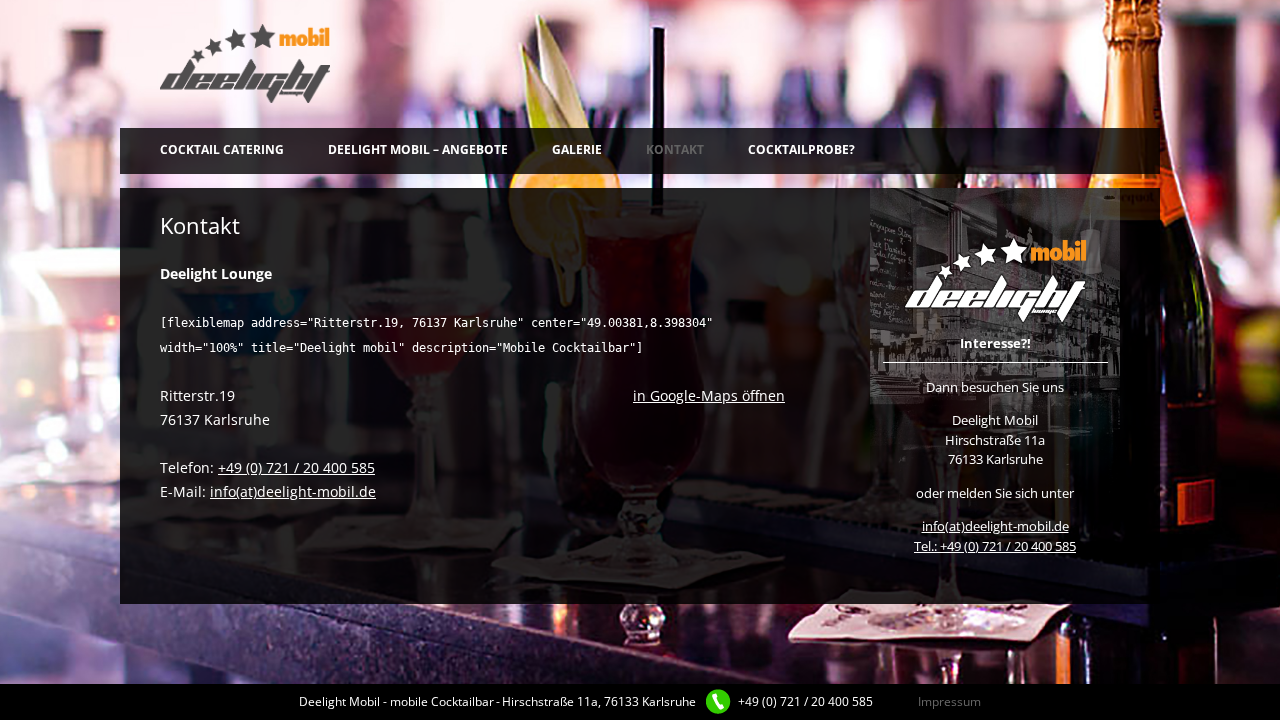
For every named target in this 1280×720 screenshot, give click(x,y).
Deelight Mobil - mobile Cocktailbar (396, 701)
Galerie (577, 149)
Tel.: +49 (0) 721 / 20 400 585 (995, 546)
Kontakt (675, 149)
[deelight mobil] (245, 64)
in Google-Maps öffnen (709, 395)
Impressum (949, 701)
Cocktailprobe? (801, 149)
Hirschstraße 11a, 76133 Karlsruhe (599, 701)
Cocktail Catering (222, 149)
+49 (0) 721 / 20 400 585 (296, 467)
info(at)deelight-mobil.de (293, 491)
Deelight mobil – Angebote (418, 149)
